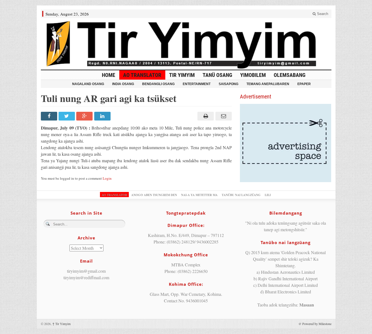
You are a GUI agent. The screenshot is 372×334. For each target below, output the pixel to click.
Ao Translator (142, 75)
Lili (268, 195)
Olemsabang (290, 75)
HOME (108, 75)
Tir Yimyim (182, 75)
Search (322, 14)
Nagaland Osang (88, 84)
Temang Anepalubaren (267, 84)
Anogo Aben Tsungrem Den (154, 195)
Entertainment (197, 84)
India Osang (123, 84)
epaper (304, 84)
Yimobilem (253, 75)
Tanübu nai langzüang (241, 195)
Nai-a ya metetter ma (199, 195)
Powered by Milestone (316, 323)
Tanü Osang (217, 75)
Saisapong (228, 84)
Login (107, 178)
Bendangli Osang (158, 84)
